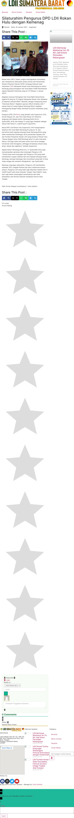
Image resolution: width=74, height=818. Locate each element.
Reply (3, 806)
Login (7, 680)
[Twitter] (12, 781)
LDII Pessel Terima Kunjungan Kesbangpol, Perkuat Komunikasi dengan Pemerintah (41, 750)
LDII (11, 86)
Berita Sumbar (17, 12)
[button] (6, 37)
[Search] (51, 758)
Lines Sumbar (37, 784)
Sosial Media (40, 12)
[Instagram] (7, 781)
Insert (4, 816)
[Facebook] (2, 781)
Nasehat (29, 12)
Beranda (5, 12)
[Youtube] (16, 781)
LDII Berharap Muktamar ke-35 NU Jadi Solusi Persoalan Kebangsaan (61, 53)
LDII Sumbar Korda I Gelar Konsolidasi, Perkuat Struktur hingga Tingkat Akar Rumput (41, 764)
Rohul (18, 114)
